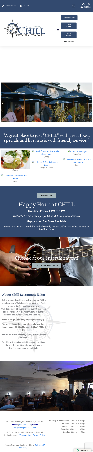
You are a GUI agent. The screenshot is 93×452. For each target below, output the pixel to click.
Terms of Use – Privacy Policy (32, 435)
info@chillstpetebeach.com (24, 427)
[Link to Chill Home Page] (24, 29)
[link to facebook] (84, 4)
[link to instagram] (89, 4)
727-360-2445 (25, 425)
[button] (73, 6)
